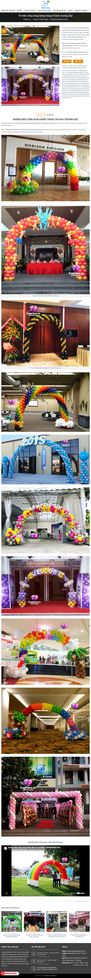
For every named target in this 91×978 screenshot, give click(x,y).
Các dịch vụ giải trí (59, 10)
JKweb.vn (54, 975)
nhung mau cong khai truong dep (70, 92)
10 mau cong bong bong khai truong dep (75, 79)
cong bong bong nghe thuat (73, 85)
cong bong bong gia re (72, 83)
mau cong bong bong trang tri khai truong (78, 88)
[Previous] (1, 927)
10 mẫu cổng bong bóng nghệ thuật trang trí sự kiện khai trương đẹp (34, 123)
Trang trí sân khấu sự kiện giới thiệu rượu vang (34, 935)
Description (41, 115)
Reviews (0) (50, 115)
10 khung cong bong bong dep (81, 74)
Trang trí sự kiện (29, 10)
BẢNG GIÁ (78, 10)
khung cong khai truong (72, 86)
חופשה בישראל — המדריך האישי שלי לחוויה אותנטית (48, 953)
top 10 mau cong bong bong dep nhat (72, 96)
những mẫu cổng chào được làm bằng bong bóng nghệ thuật (24, 129)
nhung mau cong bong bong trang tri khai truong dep (75, 90)
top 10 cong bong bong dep (82, 94)
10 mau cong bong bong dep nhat (71, 76)
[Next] (89, 927)
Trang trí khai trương (82, 66)
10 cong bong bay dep (71, 70)
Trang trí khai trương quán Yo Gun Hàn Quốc (79, 935)
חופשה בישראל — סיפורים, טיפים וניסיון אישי (47, 961)
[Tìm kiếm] (89, 10)
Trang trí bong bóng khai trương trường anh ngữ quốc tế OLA (57, 935)
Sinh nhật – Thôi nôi (15, 10)
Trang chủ (4, 10)
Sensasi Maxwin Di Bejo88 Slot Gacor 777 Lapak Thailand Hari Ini (47, 968)
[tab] (41, 115)
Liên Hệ (84, 10)
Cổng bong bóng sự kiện (59, 19)
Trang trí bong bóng (44, 10)
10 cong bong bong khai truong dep (74, 72)
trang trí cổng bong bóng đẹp (77, 52)
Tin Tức (70, 10)
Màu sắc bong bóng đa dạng (71, 43)
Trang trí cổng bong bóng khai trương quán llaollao (11, 935)
